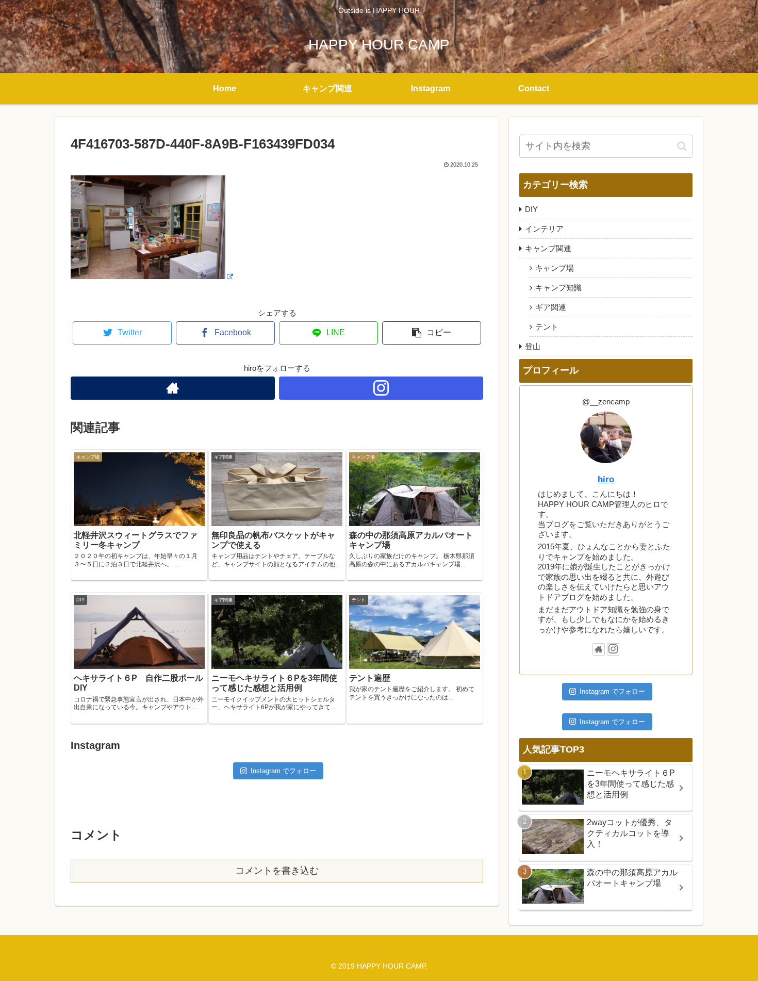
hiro (606, 479)
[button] (682, 146)
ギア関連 (550, 307)
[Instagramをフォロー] (381, 388)
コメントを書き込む (277, 870)
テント (546, 326)
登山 (532, 346)
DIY (531, 209)
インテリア (544, 228)
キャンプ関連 (548, 248)
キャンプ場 (554, 268)
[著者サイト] (173, 388)
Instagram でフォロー (283, 771)
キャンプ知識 (558, 287)
